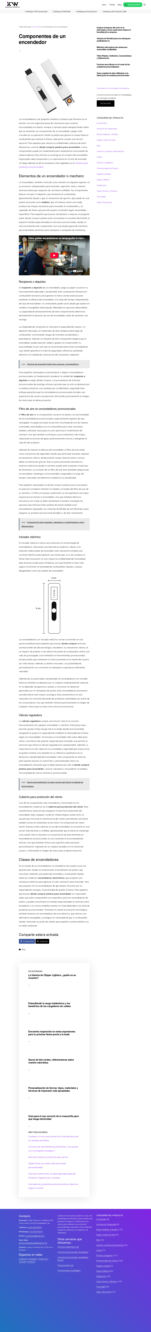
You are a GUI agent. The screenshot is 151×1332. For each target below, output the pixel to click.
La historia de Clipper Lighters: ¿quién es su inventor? (52, 976)
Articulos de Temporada (107, 128)
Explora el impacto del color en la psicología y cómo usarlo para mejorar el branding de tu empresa (114, 29)
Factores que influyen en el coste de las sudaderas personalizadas (113, 65)
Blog (23, 949)
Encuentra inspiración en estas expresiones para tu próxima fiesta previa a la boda (51, 1033)
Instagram (33, 1259)
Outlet (99, 157)
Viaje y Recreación (104, 202)
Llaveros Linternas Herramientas (110, 151)
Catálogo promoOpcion (86, 11)
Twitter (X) (42, 1259)
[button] (144, 4)
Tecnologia (101, 196)
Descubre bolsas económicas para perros (48, 1157)
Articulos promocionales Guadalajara (73, 1252)
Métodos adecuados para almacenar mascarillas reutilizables (112, 48)
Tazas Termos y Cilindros (107, 191)
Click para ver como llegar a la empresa (113, 88)
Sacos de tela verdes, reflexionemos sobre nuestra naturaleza (51, 1061)
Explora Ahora (105, 103)
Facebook (23, 1259)
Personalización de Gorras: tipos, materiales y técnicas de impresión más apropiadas (53, 1089)
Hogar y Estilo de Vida (106, 140)
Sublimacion (102, 185)
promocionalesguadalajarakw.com (33, 1243)
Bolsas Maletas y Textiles (107, 134)
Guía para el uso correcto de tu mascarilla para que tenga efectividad (53, 1117)
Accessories (102, 123)
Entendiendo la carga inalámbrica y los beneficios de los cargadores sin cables (49, 1004)
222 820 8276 (36, 1231)
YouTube (22, 1261)
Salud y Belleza (103, 179)
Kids (98, 145)
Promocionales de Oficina (107, 168)
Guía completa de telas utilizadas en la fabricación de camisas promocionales (113, 74)
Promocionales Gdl (65, 1265)
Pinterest (31, 1261)
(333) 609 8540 (35, 1227)
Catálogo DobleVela (62, 11)
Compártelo (28, 941)
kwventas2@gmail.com (34, 1236)
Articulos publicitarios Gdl (68, 1247)
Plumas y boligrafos (105, 162)
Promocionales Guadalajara (69, 1270)
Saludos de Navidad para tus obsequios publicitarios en (113, 39)
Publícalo (44, 941)
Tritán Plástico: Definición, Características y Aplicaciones (114, 56)
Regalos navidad (104, 174)
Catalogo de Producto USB (114, 11)
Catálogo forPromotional (36, 11)
